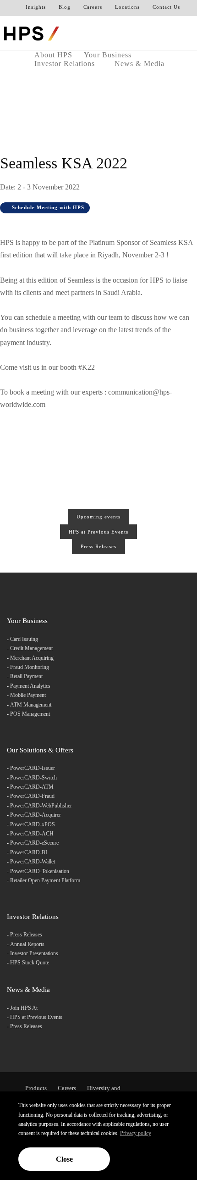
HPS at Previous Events (98, 531)
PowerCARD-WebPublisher (41, 805)
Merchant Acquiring (32, 658)
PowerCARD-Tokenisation (39, 871)
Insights (36, 7)
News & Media (141, 63)
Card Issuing (24, 639)
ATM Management (30, 704)
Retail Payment (26, 676)
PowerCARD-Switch (33, 777)
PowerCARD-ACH (32, 833)
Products (36, 1088)
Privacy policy (135, 1133)
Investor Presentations (34, 953)
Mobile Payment (28, 695)
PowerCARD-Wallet (32, 861)
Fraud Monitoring (29, 667)
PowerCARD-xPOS (32, 824)
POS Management (30, 714)
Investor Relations (65, 63)
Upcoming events (98, 516)
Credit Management (31, 648)
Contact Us (166, 7)
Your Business (109, 55)
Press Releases (98, 546)
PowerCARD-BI (28, 852)
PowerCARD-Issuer (32, 768)
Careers (92, 7)
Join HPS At (24, 1008)
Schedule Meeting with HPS (47, 207)
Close (64, 1159)
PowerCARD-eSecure (34, 843)
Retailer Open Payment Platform (45, 880)
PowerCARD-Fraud (32, 796)
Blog (65, 7)
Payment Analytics (30, 686)
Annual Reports (27, 944)
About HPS (53, 55)
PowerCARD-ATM (32, 787)
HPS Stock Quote (29, 962)
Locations (127, 7)
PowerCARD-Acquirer (35, 815)
